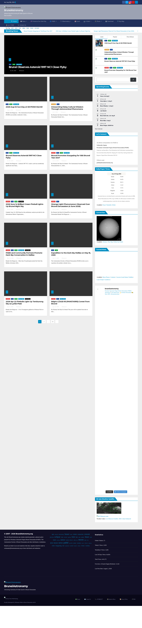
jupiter (82, 537)
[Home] (6, 21)
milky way (75, 540)
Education (107, 49)
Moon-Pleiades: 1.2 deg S (106, 106)
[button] (137, 23)
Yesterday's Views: (100, 550)
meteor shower (69, 540)
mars (54, 540)
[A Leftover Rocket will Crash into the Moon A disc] (103, 469)
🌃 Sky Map (120, 21)
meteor (62, 540)
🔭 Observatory (65, 21)
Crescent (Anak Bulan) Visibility (124, 277)
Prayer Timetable (107, 205)
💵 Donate (77, 599)
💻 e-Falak (87, 21)
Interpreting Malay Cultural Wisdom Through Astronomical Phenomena (67, 108)
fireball (65, 537)
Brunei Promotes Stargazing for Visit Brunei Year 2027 (70, 156)
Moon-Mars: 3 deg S (105, 120)
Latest (101, 37)
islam (79, 537)
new (88, 540)
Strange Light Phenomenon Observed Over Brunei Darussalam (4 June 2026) (70, 205)
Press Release (130, 37)
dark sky (52, 537)
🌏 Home (14, 21)
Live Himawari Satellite (112, 518)
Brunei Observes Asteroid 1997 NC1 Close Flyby (37, 67)
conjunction (80, 534)
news (20, 28)
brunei (31, 28)
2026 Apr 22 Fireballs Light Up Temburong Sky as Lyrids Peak (24, 302)
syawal (71, 545)
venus (83, 545)
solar (53, 545)
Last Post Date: (99, 568)
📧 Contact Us (87, 599)
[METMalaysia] (102, 516)
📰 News (23, 21)
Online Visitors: (99, 540)
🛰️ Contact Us (22, 25)
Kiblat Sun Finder (118, 242)
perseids (71, 543)
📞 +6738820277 (99, 599)
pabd (12, 28)
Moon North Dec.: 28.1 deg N (107, 115)
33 (52, 321)
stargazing (58, 545)
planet (74, 543)
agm (53, 534)
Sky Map (110, 242)
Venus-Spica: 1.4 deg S (106, 101)
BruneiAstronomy (13, 10)
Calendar (112, 277)
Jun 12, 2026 (56, 209)
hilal (73, 537)
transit (75, 545)
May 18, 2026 (10, 258)
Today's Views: (99, 545)
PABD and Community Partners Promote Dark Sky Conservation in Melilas (24, 254)
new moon (37, 28)
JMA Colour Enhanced (125, 518)
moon (16, 28)
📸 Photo (98, 21)
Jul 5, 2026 (55, 112)
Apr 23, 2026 (10, 306)
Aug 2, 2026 (10, 110)
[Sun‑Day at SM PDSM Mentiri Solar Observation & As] (103, 425)
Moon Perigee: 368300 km (106, 125)
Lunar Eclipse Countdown (103, 279)
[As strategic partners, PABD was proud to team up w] (116, 319)
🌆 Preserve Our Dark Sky (38, 21)
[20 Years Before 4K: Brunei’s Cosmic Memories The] (116, 468)
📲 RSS (133, 599)
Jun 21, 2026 (56, 160)
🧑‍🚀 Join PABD (10, 25)
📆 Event (77, 21)
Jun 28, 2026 (13, 70)
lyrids (91, 537)
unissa (79, 545)
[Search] (133, 80)
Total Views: (98, 559)
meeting (58, 540)
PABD (14, 64)
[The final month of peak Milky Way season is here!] (103, 373)
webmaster (21, 70)
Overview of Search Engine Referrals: (105, 564)
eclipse (23, 28)
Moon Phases (106, 277)
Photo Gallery (18, 64)
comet (75, 534)
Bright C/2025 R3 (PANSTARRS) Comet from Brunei (70, 302)
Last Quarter (103, 111)
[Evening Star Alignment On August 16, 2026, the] (103, 321)
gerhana (69, 537)
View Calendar (98, 129)
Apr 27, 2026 (56, 258)
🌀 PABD (53, 21)
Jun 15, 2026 (10, 209)
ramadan (79, 543)
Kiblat (113, 205)
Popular (115, 37)
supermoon (67, 545)
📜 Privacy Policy (124, 599)
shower (86, 543)
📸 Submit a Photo (111, 599)
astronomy (61, 534)
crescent (87, 534)
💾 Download (109, 21)
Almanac (104, 242)
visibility (87, 545)
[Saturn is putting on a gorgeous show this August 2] (130, 370)
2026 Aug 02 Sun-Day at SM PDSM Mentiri (24, 107)
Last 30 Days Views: (100, 554)
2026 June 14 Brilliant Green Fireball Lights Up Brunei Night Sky (24, 205)
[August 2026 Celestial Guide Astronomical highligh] (116, 412)
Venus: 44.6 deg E (104, 96)
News (10, 64)
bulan (71, 534)
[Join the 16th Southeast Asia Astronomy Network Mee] (130, 413)
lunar (28, 28)
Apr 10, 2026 (56, 306)
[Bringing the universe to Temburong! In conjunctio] (116, 366)
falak (62, 537)
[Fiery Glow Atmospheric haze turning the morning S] (130, 313)
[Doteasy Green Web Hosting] (11, 598)
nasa (85, 540)
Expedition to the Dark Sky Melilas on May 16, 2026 (71, 254)
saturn (83, 543)
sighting (89, 543)
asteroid (56, 534)
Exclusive (106, 67)
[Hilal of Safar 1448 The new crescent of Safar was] (130, 470)
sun (63, 545)
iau (77, 537)
